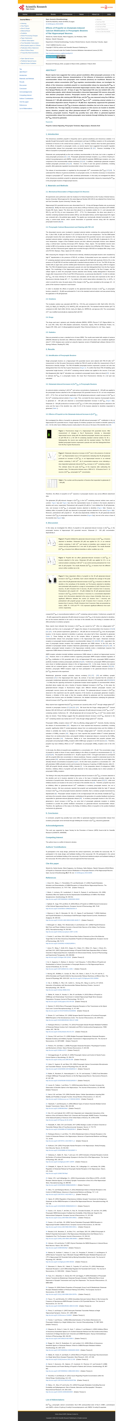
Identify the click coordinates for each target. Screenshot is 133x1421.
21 (47, 425)
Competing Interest (25, 95)
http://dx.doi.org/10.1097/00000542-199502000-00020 (62, 899)
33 (83, 662)
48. (47, 1385)
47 (77, 761)
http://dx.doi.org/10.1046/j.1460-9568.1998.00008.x (62, 1238)
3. (46, 904)
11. (47, 994)
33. (47, 1222)
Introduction (23, 75)
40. (47, 1299)
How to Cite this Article (102, 31)
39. (47, 1287)
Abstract (98, 19)
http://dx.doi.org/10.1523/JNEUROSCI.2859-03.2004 (62, 1306)
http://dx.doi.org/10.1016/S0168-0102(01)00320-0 (61, 1080)
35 (109, 666)
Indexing (23, 23)
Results (21, 82)
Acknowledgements (25, 92)
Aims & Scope (25, 28)
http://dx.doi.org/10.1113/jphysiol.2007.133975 (60, 1162)
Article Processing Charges (29, 35)
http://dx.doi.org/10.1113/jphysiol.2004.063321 (60, 1262)
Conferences (67, 14)
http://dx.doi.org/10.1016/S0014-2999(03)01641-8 (61, 908)
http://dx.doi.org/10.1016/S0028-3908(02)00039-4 (61, 1185)
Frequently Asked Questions (29, 53)
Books (53, 14)
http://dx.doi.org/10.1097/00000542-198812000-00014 (62, 1371)
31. (47, 1199)
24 (50, 631)
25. (47, 1134)
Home (25, 14)
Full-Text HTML (100, 24)
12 (65, 157)
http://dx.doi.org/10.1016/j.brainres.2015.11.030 (60, 1359)
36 (112, 666)
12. (47, 1006)
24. (47, 1124)
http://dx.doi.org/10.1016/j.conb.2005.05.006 (59, 1059)
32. (47, 1210)
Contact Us (75, 1414)
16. (47, 1045)
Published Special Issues (28, 61)
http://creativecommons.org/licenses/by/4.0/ (59, 53)
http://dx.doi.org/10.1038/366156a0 (57, 1108)
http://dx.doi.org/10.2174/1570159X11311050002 (61, 1011)
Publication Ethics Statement (29, 48)
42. (47, 1320)
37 (92, 675)
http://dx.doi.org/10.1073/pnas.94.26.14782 (59, 1120)
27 (107, 645)
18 (110, 170)
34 (90, 664)
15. (47, 1036)
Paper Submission (26, 38)
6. (46, 936)
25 (99, 641)
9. (46, 973)
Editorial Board (25, 31)
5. (46, 925)
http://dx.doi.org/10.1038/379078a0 (57, 1173)
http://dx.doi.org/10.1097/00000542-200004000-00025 (62, 1350)
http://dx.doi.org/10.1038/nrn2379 (56, 1050)
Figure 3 (54, 503)
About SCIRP (62, 1414)
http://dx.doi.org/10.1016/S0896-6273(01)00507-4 (61, 1150)
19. (47, 1073)
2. (46, 892)
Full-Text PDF (100, 22)
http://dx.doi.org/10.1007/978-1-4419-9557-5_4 (60, 1141)
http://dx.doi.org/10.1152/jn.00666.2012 (58, 990)
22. (47, 1104)
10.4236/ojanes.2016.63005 (54, 24)
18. (47, 1064)
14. (47, 1024)
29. (47, 1178)
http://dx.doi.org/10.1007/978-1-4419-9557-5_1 (60, 1194)
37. (47, 1266)
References (23, 105)
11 (94, 148)
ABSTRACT (23, 72)
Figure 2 (72, 398)
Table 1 (55, 408)
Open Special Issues (27, 58)
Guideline (23, 33)
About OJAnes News (27, 50)
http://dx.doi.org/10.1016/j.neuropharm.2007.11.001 (62, 932)
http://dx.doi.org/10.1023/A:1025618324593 (59, 1392)
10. (47, 983)
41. (47, 1310)
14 (69, 157)
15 (67, 163)
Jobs (109, 14)
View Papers (24, 26)
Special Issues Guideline (28, 63)
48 (80, 798)
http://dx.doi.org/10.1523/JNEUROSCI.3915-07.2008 (62, 1020)
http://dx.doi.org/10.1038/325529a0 (57, 1248)
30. (47, 1190)
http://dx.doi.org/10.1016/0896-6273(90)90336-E (61, 1129)
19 (62, 221)
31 (47, 656)
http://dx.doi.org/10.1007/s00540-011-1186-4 (59, 969)
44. (47, 1343)
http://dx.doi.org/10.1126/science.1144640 (59, 1315)
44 (61, 738)
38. (47, 1276)
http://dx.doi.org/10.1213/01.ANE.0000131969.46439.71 (63, 920)
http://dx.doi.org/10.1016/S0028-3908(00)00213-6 (61, 1206)
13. (47, 1015)
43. (47, 1329)
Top (20, 69)
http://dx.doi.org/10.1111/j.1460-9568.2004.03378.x (61, 1294)
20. (47, 1085)
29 (111, 645)
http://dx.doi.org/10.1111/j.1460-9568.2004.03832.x (61, 1217)
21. (47, 1094)
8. (46, 962)
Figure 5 (90, 515)
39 (97, 675)
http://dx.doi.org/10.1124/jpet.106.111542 (58, 957)
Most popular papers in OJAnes (30, 45)
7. (46, 948)
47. (47, 1375)
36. (47, 1252)
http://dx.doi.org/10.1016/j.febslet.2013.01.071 (60, 1031)
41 (113, 680)
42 (68, 725)
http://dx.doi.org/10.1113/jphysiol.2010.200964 (84, 978)
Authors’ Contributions (26, 98)
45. (47, 1355)
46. (47, 1364)
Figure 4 (65, 503)
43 (67, 733)
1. (46, 883)
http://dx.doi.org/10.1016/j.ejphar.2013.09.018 (60, 1001)
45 (52, 754)
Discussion (23, 85)
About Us (95, 14)
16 (70, 163)
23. (47, 1113)
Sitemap (69, 1414)
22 (47, 631)
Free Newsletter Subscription (29, 43)
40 (111, 680)
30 (102, 641)
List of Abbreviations (25, 108)
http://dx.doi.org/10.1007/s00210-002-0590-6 (60, 1338)
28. (47, 1166)
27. (47, 1155)
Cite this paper (24, 102)
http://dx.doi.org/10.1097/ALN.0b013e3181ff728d (61, 1380)
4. (46, 913)
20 (113, 422)
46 (56, 759)
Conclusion (23, 88)
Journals (39, 14)
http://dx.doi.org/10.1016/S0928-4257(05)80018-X (61, 1069)
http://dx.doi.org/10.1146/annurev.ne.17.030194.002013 (63, 1099)
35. (47, 1243)
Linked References (101, 29)
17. (47, 1055)
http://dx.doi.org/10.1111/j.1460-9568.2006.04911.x (61, 1227)
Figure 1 (83, 368)
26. (47, 1145)
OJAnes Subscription (27, 40)
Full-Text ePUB (100, 26)
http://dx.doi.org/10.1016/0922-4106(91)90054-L (61, 943)
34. (47, 1231)
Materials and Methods (26, 78)
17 (108, 170)
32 (80, 662)
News (81, 14)
